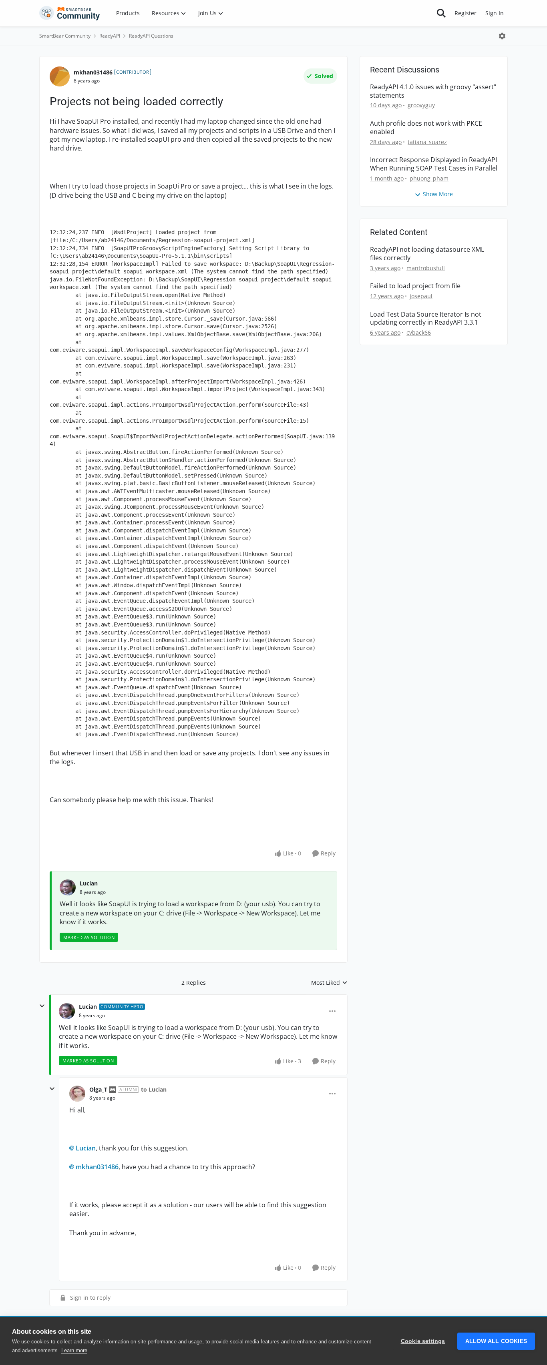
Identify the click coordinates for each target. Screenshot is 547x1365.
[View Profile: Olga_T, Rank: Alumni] (77, 1094)
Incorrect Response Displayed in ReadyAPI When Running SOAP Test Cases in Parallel (433, 164)
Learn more (74, 1350)
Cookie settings (423, 1341)
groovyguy (421, 105)
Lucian (89, 883)
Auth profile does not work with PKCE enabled (426, 127)
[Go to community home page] (69, 13)
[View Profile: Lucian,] (68, 887)
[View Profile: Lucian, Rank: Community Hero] (67, 1011)
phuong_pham (429, 178)
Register (465, 13)
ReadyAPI (109, 35)
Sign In (494, 13)
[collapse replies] (42, 1006)
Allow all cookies (496, 1341)
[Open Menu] (502, 36)
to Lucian (154, 1089)
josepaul (421, 296)
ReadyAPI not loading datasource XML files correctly (427, 253)
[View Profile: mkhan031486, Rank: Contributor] (60, 76)
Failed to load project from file (415, 286)
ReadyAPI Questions (151, 35)
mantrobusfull (425, 268)
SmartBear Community (64, 35)
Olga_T (98, 1089)
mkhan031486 (93, 72)
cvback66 (418, 332)
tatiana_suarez (427, 142)
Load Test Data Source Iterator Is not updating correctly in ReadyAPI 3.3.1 (425, 318)
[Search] (441, 13)
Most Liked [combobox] (329, 983)
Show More (438, 194)
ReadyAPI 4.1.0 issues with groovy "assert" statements (433, 91)
